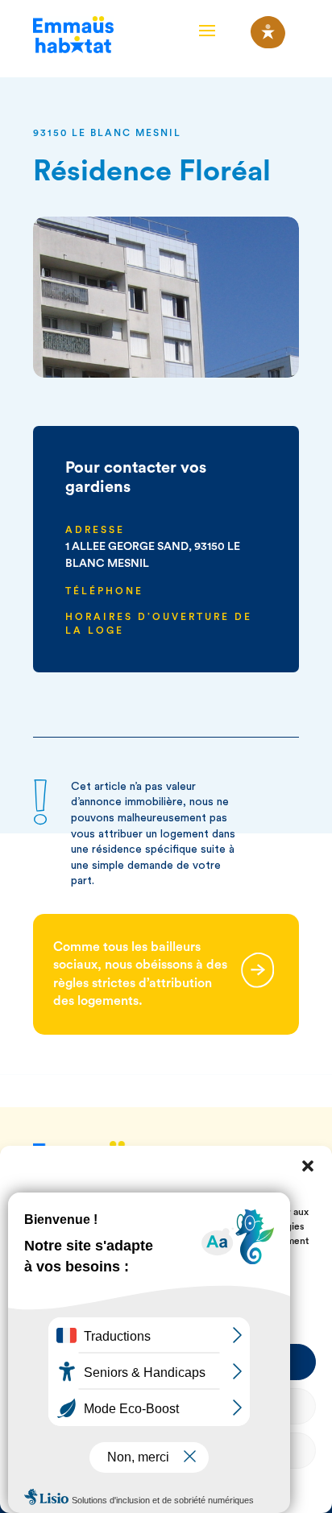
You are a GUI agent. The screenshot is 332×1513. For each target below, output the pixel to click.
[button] (308, 1166)
